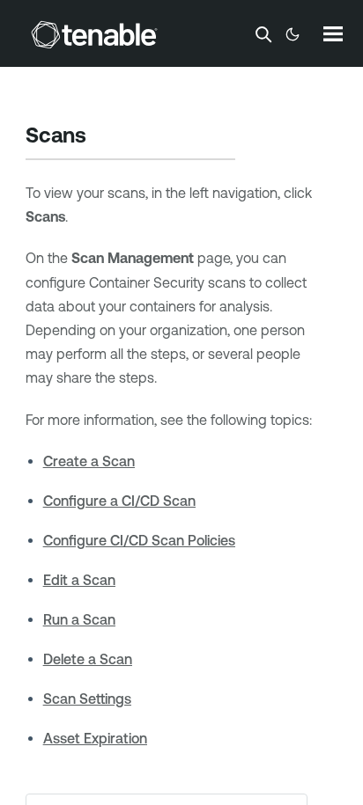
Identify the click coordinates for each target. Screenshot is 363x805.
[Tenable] (94, 34)
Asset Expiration (95, 738)
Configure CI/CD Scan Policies (139, 540)
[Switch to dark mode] (292, 34)
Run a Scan (79, 619)
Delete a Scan (87, 659)
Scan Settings (87, 698)
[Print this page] (101, 137)
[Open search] (263, 34)
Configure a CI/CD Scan (119, 501)
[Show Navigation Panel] (333, 33)
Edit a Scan (79, 580)
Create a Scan (89, 461)
